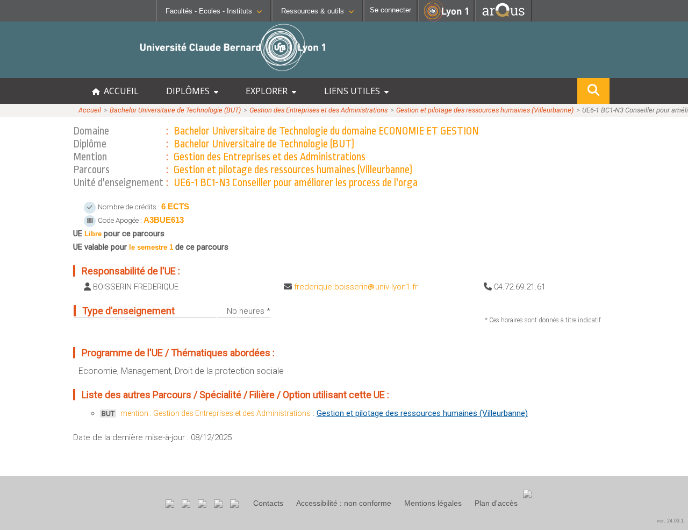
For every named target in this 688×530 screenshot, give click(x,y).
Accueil (89, 110)
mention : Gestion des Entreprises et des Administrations (215, 413)
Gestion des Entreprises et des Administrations (318, 110)
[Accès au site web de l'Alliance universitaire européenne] (503, 18)
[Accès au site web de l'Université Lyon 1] (446, 19)
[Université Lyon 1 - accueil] (95, 72)
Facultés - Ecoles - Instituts (209, 11)
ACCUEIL (119, 91)
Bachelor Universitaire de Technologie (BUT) (175, 110)
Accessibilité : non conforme (343, 503)
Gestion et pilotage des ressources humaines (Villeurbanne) (485, 110)
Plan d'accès (496, 503)
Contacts (268, 503)
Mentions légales (433, 503)
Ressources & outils (312, 11)
